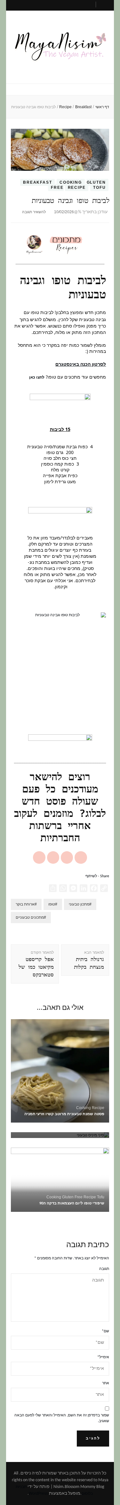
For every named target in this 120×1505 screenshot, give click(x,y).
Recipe (77, 187)
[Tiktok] (39, 857)
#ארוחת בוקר (26, 904)
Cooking (71, 182)
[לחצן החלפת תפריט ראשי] (60, 90)
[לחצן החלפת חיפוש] (105, 6)
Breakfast (37, 182)
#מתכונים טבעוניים (31, 917)
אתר (105, 1383)
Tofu (99, 187)
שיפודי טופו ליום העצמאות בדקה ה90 (71, 1203)
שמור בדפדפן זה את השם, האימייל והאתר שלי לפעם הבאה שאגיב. (61, 1418)
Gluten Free (72, 1197)
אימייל (103, 1357)
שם (105, 1331)
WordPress (38, 1493)
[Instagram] (81, 857)
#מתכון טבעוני (80, 904)
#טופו (52, 904)
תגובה (104, 1269)
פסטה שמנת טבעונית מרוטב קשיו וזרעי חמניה (64, 1114)
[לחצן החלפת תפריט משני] (66, 4)
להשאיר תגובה (34, 212)
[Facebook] (67, 857)
